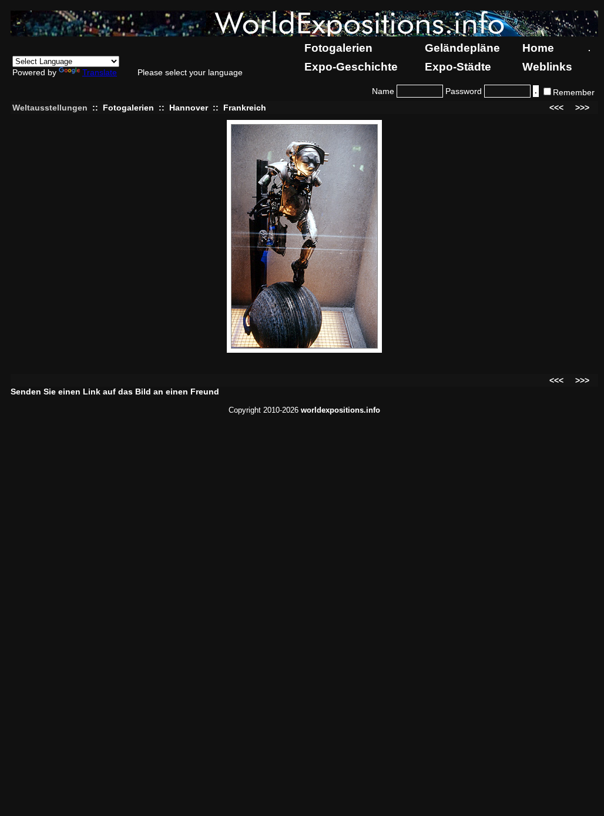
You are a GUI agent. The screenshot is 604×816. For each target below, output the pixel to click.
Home (538, 48)
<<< (556, 107)
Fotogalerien (338, 48)
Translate (99, 72)
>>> (582, 107)
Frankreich (244, 107)
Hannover (188, 107)
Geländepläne (462, 48)
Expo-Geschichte (351, 67)
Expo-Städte (458, 67)
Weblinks (547, 67)
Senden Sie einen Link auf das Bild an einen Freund (115, 391)
